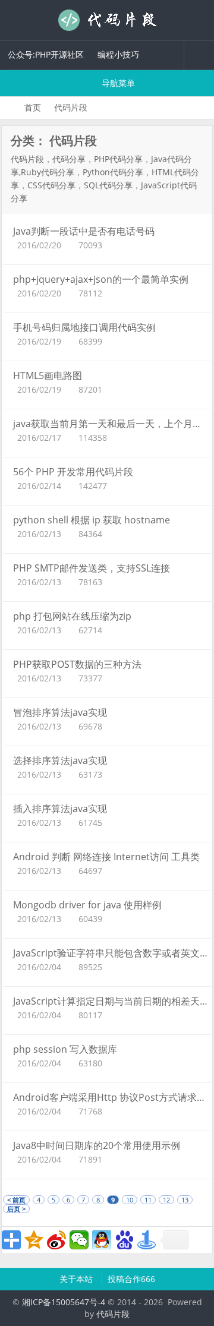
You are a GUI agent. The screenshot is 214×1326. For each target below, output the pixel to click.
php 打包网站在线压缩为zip (72, 616)
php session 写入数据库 (65, 1049)
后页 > (16, 1208)
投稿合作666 (131, 1278)
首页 (32, 107)
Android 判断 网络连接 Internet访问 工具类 (106, 856)
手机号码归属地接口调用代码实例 (84, 327)
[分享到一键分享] (146, 1239)
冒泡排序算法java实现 (60, 712)
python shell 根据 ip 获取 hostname (91, 519)
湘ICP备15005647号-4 (63, 1302)
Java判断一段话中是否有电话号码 (84, 231)
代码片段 (107, 20)
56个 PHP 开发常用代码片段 (73, 471)
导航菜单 (117, 83)
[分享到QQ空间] (33, 1239)
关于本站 (77, 1278)
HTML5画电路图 (47, 375)
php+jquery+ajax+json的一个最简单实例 (100, 279)
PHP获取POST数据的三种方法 (77, 664)
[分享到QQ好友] (101, 1239)
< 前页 (16, 1199)
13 (184, 1199)
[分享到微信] (79, 1239)
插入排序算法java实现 (60, 808)
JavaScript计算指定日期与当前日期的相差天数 (111, 1001)
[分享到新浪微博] (56, 1239)
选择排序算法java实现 (60, 760)
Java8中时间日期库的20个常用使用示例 (96, 1145)
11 (148, 1199)
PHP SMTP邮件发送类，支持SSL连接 (91, 567)
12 (166, 1199)
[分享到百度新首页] (124, 1239)
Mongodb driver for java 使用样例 (87, 904)
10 (129, 1199)
